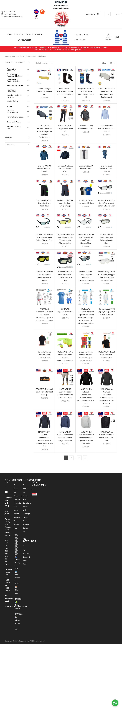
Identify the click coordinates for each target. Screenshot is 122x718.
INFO (86, 35)
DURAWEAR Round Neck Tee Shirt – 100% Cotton (106, 355)
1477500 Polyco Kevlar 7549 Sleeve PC (44, 91)
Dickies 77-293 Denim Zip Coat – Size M (44, 169)
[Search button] (98, 14)
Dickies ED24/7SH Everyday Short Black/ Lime (44, 203)
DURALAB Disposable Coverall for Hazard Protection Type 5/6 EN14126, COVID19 (44, 314)
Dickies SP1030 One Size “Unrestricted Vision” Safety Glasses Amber (65, 238)
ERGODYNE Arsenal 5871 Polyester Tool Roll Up (44, 392)
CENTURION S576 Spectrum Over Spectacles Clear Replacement (107, 92)
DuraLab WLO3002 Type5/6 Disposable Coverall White (106, 312)
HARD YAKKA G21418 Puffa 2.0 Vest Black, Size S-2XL (106, 436)
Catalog (38, 34)
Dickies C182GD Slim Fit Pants (86, 167)
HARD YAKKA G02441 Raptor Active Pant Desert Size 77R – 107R (65, 393)
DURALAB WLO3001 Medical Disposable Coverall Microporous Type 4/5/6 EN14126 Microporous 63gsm (85, 316)
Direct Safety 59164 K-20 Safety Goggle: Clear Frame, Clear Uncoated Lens (106, 275)
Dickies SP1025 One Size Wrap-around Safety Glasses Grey (44, 237)
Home (9, 34)
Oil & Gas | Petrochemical (26, 56)
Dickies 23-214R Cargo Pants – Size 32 (65, 128)
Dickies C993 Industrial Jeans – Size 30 (107, 169)
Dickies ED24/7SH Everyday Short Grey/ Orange (65, 203)
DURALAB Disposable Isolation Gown (65, 312)
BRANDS (77, 35)
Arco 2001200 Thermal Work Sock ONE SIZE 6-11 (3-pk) (65, 92)
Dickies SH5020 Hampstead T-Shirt (86, 201)
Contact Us (79, 39)
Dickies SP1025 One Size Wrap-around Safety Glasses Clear (106, 203)
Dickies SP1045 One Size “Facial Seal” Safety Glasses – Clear (65, 275)
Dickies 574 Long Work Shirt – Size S (85, 127)
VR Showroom (24, 40)
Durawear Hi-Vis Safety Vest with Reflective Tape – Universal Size (86, 356)
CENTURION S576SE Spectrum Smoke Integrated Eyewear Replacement (44, 131)
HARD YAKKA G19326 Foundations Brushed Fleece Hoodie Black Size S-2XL (85, 396)
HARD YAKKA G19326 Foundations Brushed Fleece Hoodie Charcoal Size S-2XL (107, 396)
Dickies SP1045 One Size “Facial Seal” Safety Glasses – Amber (44, 275)
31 (79, 457)
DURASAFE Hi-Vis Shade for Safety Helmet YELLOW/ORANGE (65, 356)
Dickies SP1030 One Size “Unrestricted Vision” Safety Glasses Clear (85, 238)
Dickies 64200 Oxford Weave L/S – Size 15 (106, 128)
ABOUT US (18, 34)
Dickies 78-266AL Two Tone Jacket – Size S (65, 169)
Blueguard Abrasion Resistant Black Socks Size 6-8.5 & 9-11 (85, 92)
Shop (27, 34)
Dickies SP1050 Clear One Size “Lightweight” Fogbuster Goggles (86, 275)
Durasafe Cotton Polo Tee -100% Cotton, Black (44, 355)
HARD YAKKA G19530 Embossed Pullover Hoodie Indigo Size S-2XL (65, 436)
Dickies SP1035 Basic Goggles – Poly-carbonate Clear (106, 238)
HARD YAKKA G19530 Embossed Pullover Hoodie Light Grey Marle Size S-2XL (86, 437)
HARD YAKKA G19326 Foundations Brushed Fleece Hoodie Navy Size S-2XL (44, 439)
